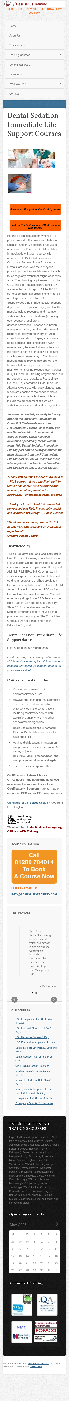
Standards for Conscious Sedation (28, 802)
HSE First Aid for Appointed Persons (35, 1042)
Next (54, 1000)
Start (33, 993)
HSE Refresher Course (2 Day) (32, 1037)
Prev (15, 1000)
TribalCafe (36, 1366)
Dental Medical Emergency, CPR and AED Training (34, 829)
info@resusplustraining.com (34, 894)
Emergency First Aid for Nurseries (34, 1103)
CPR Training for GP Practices (32, 1066)
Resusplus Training (38, 1363)
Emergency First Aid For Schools (33, 1098)
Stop (36, 993)
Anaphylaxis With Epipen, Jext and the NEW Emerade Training (34, 1091)
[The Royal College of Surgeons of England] (20, 824)
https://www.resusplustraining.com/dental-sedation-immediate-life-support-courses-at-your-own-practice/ (36, 665)
